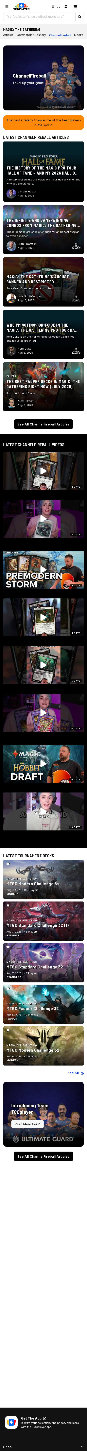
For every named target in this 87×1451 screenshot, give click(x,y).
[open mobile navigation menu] (7, 6)
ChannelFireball (60, 35)
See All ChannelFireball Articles (43, 424)
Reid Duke (25, 348)
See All (73, 1073)
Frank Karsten (27, 243)
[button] (79, 17)
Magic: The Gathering (21, 29)
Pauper (11, 376)
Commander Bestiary (31, 35)
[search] (39, 16)
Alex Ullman (26, 401)
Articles (8, 35)
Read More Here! (27, 1124)
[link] (21, 6)
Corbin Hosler (27, 191)
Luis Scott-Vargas (30, 296)
